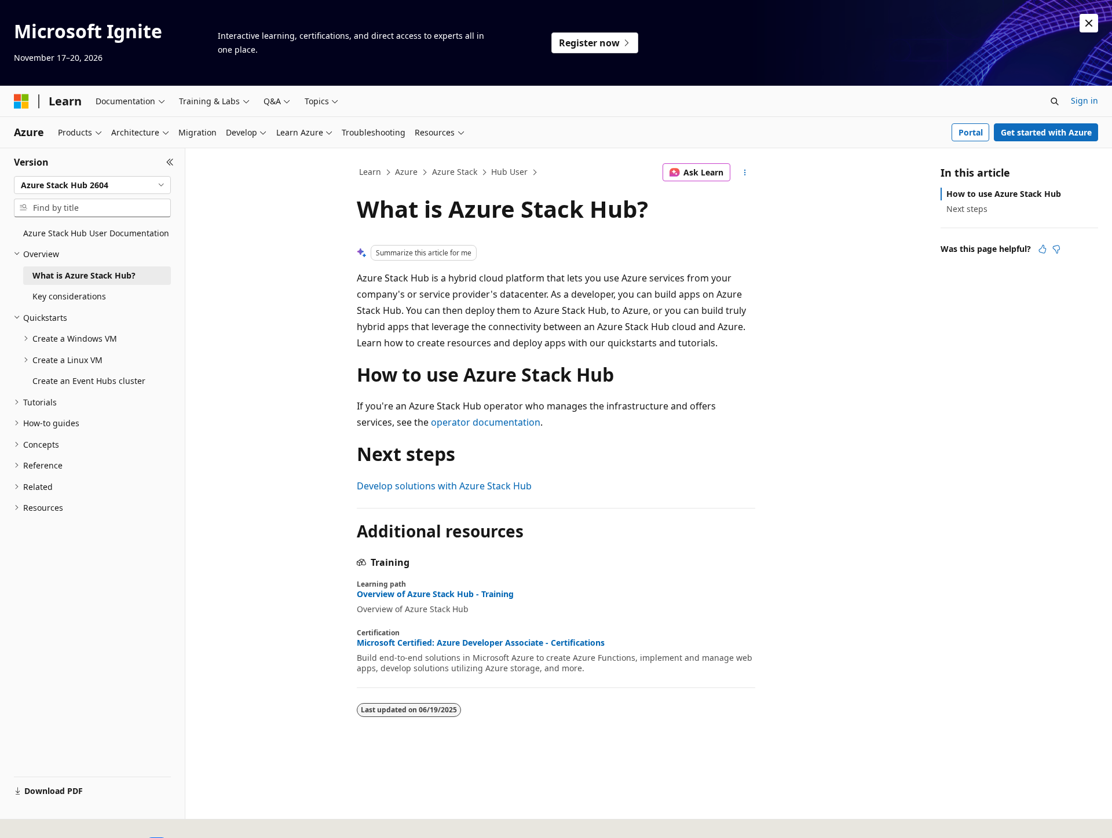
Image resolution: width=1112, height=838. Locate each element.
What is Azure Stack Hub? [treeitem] (84, 275)
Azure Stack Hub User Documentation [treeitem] (96, 233)
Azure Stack (454, 171)
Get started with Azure (1046, 132)
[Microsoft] (21, 101)
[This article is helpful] (1042, 249)
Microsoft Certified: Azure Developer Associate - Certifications (481, 643)
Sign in (1084, 100)
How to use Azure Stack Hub (1003, 193)
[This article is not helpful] (1056, 249)
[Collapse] (170, 162)
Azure (406, 171)
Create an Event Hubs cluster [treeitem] (88, 380)
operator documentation (485, 422)
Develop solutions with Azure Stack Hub (444, 486)
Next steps (966, 208)
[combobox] (92, 185)
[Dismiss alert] (1089, 23)
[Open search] (1054, 101)
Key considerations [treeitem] (69, 296)
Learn (370, 171)
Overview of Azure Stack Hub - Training (435, 594)
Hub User (509, 171)
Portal (971, 132)
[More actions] (745, 172)
